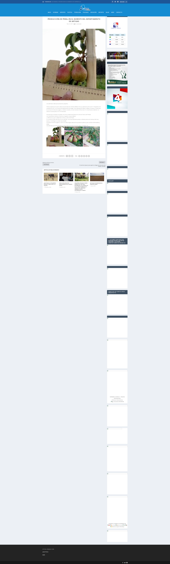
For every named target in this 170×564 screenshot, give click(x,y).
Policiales (86, 12)
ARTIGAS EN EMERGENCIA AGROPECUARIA (96, 183)
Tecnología (77, 12)
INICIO (49, 12)
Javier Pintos (45, 551)
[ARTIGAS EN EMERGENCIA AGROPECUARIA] (97, 177)
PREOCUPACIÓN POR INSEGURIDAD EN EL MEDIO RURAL (65, 184)
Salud (107, 12)
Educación (93, 12)
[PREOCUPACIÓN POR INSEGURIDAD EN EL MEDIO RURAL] (66, 177)
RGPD (43, 555)
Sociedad (55, 12)
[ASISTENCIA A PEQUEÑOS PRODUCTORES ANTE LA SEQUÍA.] (51, 177)
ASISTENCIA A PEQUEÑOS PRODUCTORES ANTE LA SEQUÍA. (50, 184)
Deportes (62, 12)
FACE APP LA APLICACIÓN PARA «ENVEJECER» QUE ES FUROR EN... (66, 1)
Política (69, 12)
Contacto (119, 12)
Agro (112, 12)
